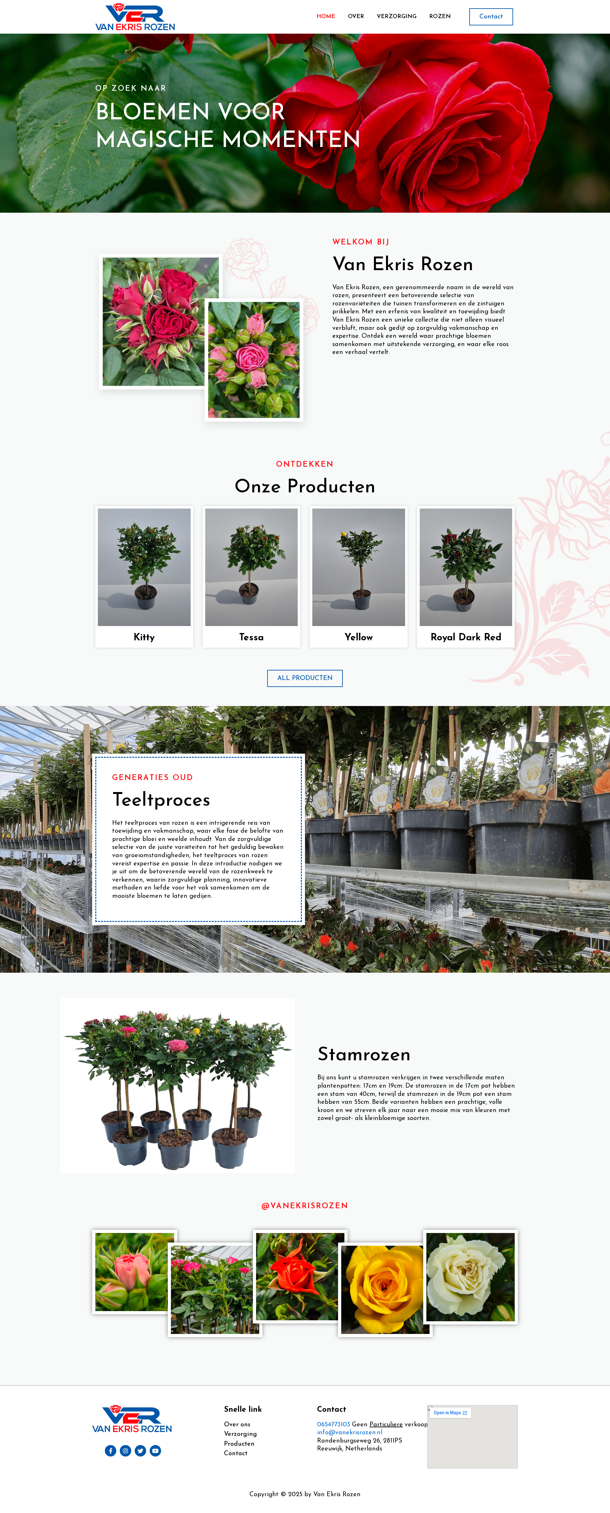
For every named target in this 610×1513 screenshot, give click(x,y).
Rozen (440, 17)
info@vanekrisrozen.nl (349, 1433)
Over (356, 17)
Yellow (358, 638)
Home (325, 17)
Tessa (251, 638)
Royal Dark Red (465, 638)
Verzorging (397, 17)
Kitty (144, 638)
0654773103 (334, 1425)
